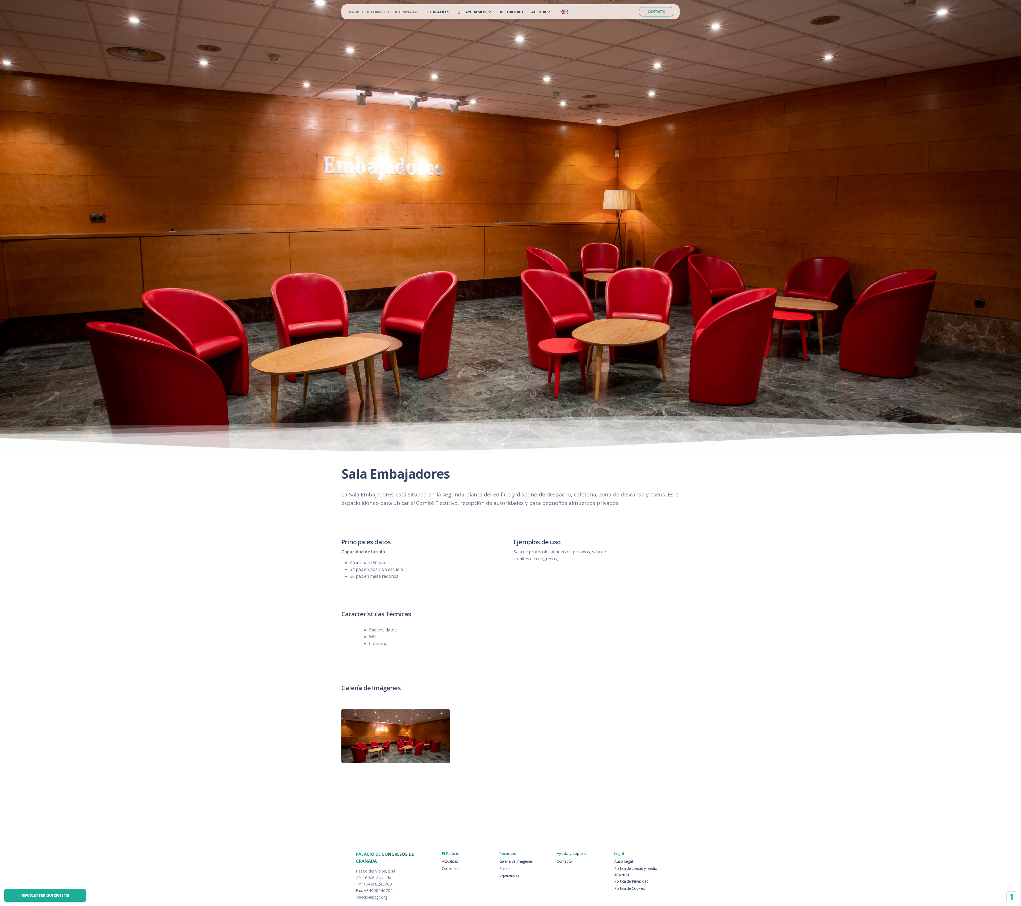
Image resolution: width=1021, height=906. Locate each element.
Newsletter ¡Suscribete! (45, 895)
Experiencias (509, 875)
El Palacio (435, 11)
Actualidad (511, 11)
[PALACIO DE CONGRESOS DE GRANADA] (383, 11)
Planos (504, 868)
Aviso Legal (623, 861)
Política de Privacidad (631, 881)
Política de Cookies (629, 888)
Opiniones (450, 868)
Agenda (538, 11)
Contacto (657, 11)
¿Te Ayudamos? (473, 11)
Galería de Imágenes (516, 861)
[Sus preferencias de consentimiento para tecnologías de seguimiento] (1012, 897)
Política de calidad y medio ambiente (635, 871)
